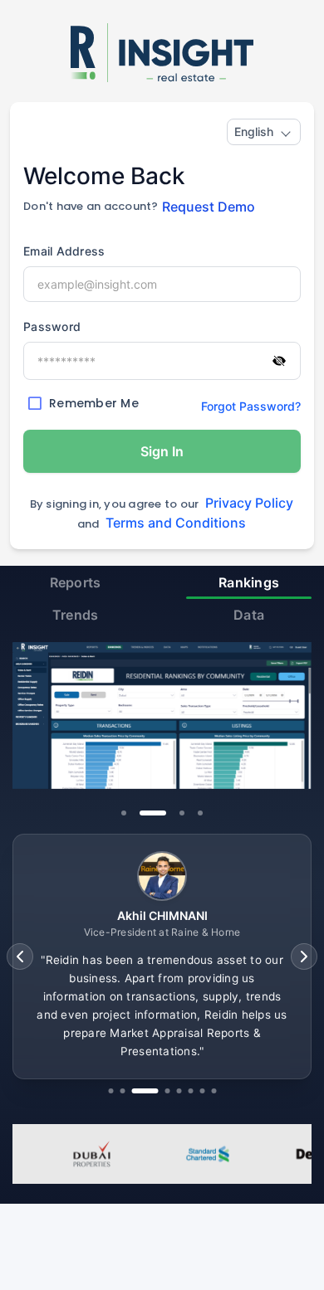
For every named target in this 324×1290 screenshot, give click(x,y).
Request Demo (208, 206)
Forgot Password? (251, 406)
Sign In (162, 451)
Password (52, 326)
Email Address (64, 251)
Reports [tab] (75, 582)
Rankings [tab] (248, 582)
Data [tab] (248, 614)
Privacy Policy (249, 502)
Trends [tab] (75, 614)
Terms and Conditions (176, 522)
